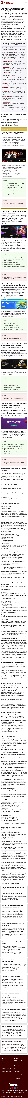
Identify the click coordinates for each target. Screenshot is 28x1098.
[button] (23, 2)
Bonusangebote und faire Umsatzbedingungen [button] (14, 493)
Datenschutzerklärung (6, 1068)
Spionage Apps (17, 1078)
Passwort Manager (18, 1065)
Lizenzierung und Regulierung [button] (10, 484)
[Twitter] (17, 1088)
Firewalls (16, 1068)
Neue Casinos (5, 1074)
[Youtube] (12, 1088)
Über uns (3, 1060)
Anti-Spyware (17, 1071)
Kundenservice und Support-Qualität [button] (11, 503)
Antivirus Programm (18, 1060)
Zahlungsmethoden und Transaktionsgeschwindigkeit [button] (10, 498)
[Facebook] (15, 1088)
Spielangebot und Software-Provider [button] (12, 488)
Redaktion (4, 1063)
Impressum (4, 1065)
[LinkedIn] (9, 1088)
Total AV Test (17, 1063)
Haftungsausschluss (6, 1071)
